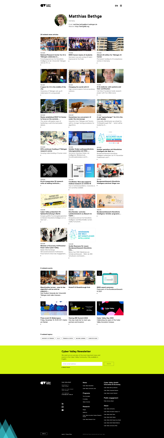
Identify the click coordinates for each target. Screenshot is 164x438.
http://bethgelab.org (82, 26)
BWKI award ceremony (105, 287)
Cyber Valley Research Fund (89, 419)
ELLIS (58, 338)
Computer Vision (92, 338)
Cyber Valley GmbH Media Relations (112, 422)
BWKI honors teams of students (80, 55)
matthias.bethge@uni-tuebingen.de (85, 24)
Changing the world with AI (79, 87)
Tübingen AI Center (68, 338)
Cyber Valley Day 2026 (105, 318)
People (84, 409)
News (85, 382)
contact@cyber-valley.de (67, 394)
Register (109, 363)
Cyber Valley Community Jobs (89, 388)
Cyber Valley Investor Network (110, 393)
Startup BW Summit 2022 (78, 318)
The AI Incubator (86, 396)
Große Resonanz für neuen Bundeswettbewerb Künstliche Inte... (80, 248)
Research (86, 406)
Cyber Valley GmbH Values (110, 417)
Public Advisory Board (109, 401)
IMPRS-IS (85, 412)
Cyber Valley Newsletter (88, 385)
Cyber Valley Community (109, 408)
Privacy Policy (66, 367)
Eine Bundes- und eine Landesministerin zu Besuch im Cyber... (80, 214)
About (106, 406)
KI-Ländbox (85, 399)
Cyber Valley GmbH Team (109, 414)
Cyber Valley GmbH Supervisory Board (112, 420)
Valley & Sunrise (86, 401)
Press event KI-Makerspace (50, 318)
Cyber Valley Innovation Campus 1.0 (112, 411)
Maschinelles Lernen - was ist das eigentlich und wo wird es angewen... (52, 289)
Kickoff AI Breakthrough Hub (79, 287)
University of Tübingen (48, 338)
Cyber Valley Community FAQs (110, 425)
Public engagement (111, 398)
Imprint (63, 434)
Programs (86, 393)
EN (116, 6)
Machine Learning (80, 338)
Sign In (44, 433)
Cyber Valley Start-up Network (110, 387)
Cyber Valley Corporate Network (111, 390)
